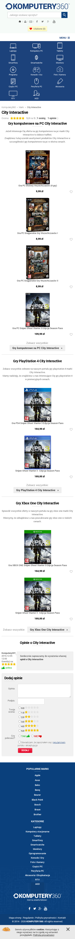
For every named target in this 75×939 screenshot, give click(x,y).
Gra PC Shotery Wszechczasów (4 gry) (37, 185)
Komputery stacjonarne (37, 831)
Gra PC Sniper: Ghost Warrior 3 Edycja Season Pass (37, 328)
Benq (37, 790)
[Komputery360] (37, 7)
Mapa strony (15, 917)
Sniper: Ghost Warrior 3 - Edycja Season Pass (37, 471)
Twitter (42, 21)
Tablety (60, 50)
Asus (37, 780)
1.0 (23, 712)
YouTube (54, 21)
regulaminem (59, 742)
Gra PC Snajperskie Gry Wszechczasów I (37, 233)
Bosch (37, 805)
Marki (21, 107)
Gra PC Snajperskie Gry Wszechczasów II (37, 281)
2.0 (23, 717)
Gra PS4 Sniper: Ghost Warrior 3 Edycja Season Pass (37, 423)
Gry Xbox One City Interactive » (49, 629)
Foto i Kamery (60, 74)
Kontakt (62, 917)
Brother (37, 814)
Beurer (37, 795)
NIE (36, 736)
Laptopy (13, 50)
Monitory (60, 62)
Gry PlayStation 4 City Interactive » (37, 490)
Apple (37, 775)
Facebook (37, 21)
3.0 (23, 721)
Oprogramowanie (37, 853)
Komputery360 (9, 107)
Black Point (37, 800)
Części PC (13, 86)
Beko (37, 785)
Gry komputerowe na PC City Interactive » (37, 348)
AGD (36, 98)
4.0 (23, 726)
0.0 (23, 708)
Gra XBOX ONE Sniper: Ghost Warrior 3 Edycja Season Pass (37, 565)
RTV (13, 98)
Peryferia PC (36, 86)
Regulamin (28, 917)
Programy (13, 74)
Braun (37, 809)
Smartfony (13, 62)
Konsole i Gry (36, 74)
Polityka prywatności (45, 917)
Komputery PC (36, 50)
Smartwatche (36, 62)
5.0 (23, 730)
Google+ (48, 21)
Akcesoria (59, 86)
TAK (23, 736)
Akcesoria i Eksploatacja (37, 875)
